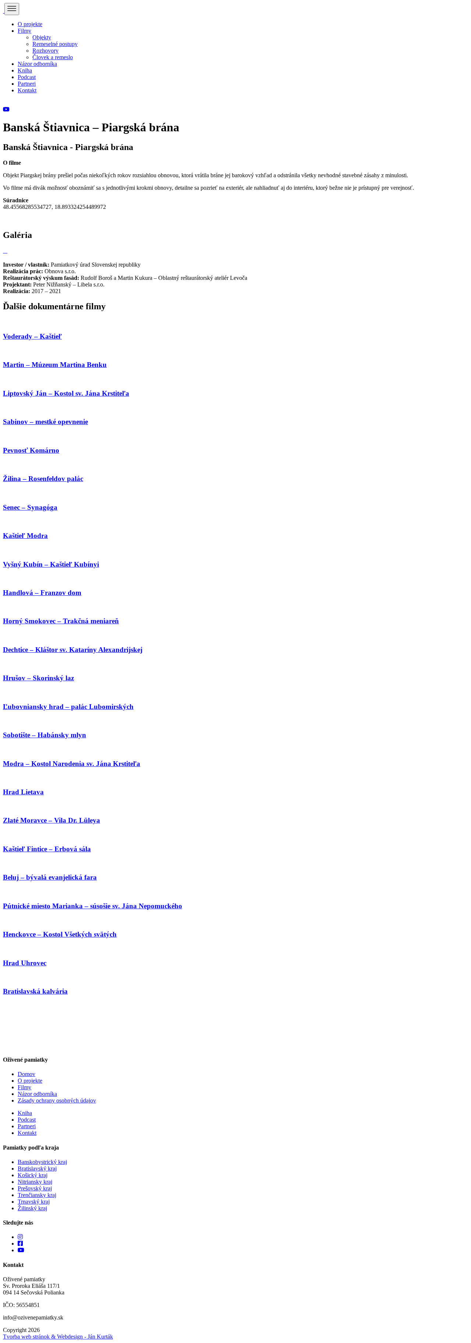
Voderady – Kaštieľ (32, 336)
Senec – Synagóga (30, 507)
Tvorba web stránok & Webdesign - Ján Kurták (58, 1336)
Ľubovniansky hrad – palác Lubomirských (68, 706)
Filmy (24, 31)
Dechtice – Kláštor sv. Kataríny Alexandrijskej (72, 649)
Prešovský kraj (35, 1188)
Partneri (27, 84)
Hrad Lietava (23, 792)
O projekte (30, 24)
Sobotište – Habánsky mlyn (44, 735)
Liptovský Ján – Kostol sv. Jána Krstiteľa (66, 393)
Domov (26, 1074)
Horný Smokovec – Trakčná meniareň (61, 621)
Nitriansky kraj (35, 1182)
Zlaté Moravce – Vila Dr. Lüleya (51, 820)
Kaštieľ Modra (25, 535)
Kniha (25, 70)
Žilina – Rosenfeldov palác (43, 478)
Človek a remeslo (52, 57)
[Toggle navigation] (11, 9)
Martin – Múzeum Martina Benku (55, 364)
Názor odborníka (37, 64)
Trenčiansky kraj (37, 1195)
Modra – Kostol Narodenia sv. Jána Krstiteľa (71, 763)
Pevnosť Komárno (31, 450)
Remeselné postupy (55, 44)
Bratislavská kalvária (35, 991)
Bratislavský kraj (37, 1168)
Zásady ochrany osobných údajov (57, 1100)
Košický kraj (32, 1175)
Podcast (27, 77)
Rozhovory (45, 50)
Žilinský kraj (32, 1208)
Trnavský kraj (34, 1201)
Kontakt (27, 90)
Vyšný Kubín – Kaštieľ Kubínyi (51, 564)
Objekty (41, 37)
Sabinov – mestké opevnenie (45, 421)
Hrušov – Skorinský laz (38, 678)
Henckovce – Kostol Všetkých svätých (60, 934)
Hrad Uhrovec (24, 963)
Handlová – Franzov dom (42, 592)
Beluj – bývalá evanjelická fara (50, 877)
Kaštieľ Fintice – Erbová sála (47, 849)
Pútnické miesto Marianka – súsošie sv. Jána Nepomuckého (92, 906)
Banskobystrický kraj (42, 1162)
